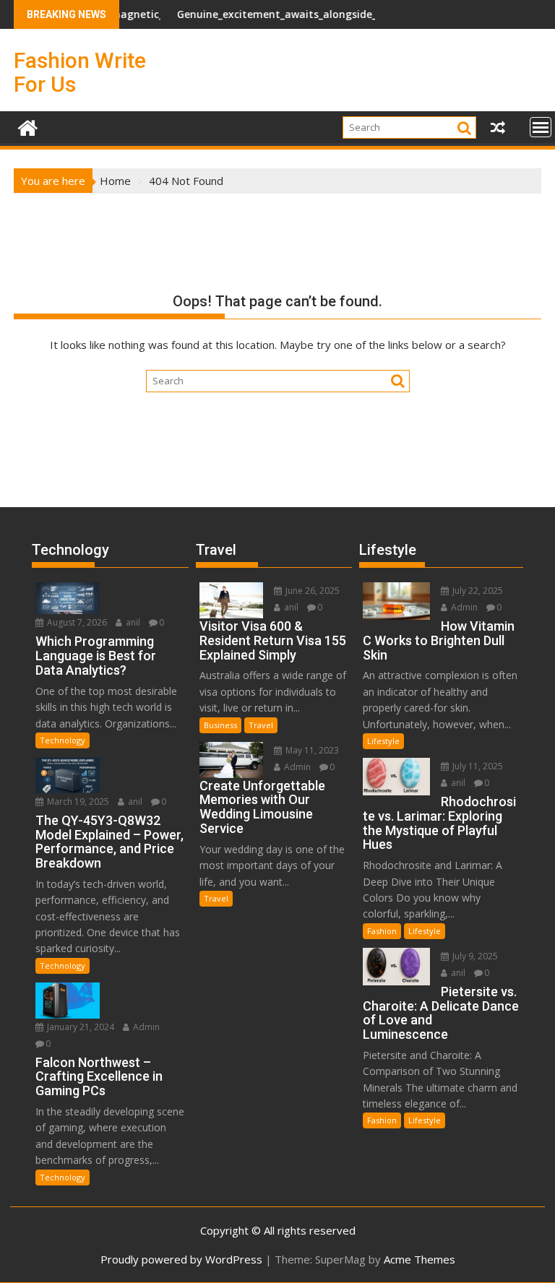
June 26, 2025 (311, 590)
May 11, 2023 (311, 750)
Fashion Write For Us (80, 72)
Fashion (382, 930)
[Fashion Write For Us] (28, 126)
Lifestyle (383, 740)
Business (220, 725)
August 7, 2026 (76, 622)
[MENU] (540, 127)
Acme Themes (419, 1259)
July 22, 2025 (476, 590)
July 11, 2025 (476, 766)
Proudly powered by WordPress (181, 1259)
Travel (261, 725)
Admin (145, 1027)
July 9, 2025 (474, 956)
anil (132, 622)
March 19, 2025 (77, 801)
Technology (62, 740)
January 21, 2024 (79, 1027)
